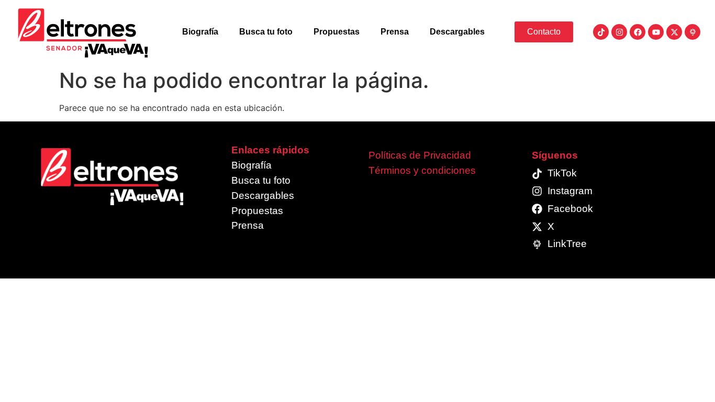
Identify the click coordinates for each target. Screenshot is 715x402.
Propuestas (337, 31)
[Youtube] (656, 32)
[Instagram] (619, 32)
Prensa (395, 31)
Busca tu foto (266, 31)
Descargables (457, 31)
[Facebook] (637, 32)
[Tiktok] (601, 32)
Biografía (200, 31)
